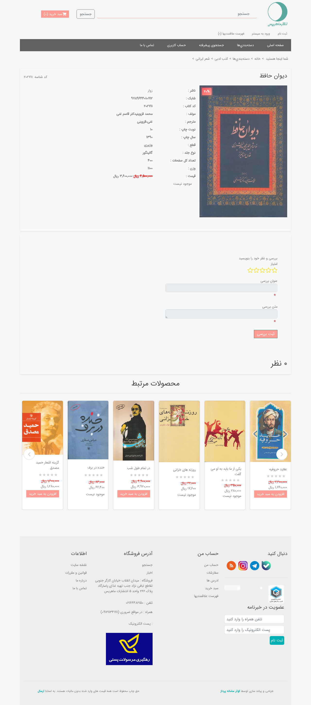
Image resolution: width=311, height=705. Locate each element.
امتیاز (274, 264)
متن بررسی (269, 306)
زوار (150, 90)
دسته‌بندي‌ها (245, 45)
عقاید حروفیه (278, 469)
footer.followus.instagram (243, 565)
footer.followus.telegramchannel (254, 565)
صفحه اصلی (275, 45)
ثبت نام (282, 33)
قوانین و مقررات (76, 572)
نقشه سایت (79, 565)
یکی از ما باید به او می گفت (226, 471)
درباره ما (81, 580)
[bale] (266, 565)
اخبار (150, 572)
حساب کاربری (176, 45)
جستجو (86, 14)
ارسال (41, 691)
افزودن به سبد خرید (42, 493)
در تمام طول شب (138, 468)
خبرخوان (231, 565)
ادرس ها (212, 580)
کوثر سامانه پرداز (230, 691)
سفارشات (212, 572)
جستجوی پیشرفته (211, 45)
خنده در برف (95, 467)
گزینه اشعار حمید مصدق (47, 465)
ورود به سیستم (261, 33)
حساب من (211, 565)
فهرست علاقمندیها (206, 596)
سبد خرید (211, 588)
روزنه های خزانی (184, 469)
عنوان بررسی (268, 281)
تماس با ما (147, 45)
